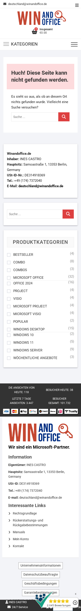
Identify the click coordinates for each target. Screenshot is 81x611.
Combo (19, 262)
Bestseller (23, 254)
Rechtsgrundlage (25, 513)
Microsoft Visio (27, 314)
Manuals (19, 532)
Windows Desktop (29, 329)
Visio (17, 298)
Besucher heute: (58, 390)
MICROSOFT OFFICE (28, 277)
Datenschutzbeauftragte (40, 574)
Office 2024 (22, 283)
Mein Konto (21, 539)
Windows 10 (23, 335)
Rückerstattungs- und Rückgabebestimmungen (30, 523)
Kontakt (18, 546)
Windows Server (27, 350)
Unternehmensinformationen (40, 565)
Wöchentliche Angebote (35, 358)
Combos (20, 270)
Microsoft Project (30, 306)
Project (20, 291)
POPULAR (20, 321)
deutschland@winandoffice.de (27, 4)
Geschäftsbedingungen (40, 583)
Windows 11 (23, 342)
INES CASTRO (17, 602)
